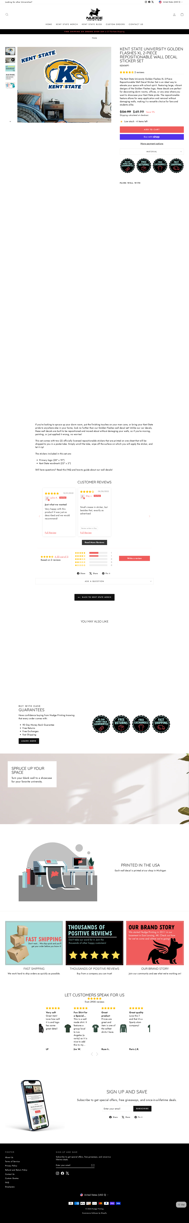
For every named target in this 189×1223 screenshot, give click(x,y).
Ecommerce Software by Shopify (94, 1213)
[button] (127, 72)
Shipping (124, 115)
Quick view (26, 668)
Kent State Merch (67, 24)
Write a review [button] (134, 558)
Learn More (28, 741)
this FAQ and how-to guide (76, 469)
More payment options (152, 143)
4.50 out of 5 (61, 556)
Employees (10, 1186)
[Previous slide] (39, 516)
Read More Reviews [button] (94, 542)
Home (49, 24)
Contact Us (136, 24)
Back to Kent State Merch (96, 597)
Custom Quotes (12, 1178)
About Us (9, 1157)
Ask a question (94, 581)
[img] (52, 493)
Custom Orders (115, 24)
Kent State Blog (92, 24)
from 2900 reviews (94, 1001)
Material (152, 151)
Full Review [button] (50, 532)
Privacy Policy (11, 1165)
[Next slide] (149, 516)
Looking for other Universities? (18, 2)
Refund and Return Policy (16, 1170)
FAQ (7, 1182)
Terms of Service (12, 1161)
